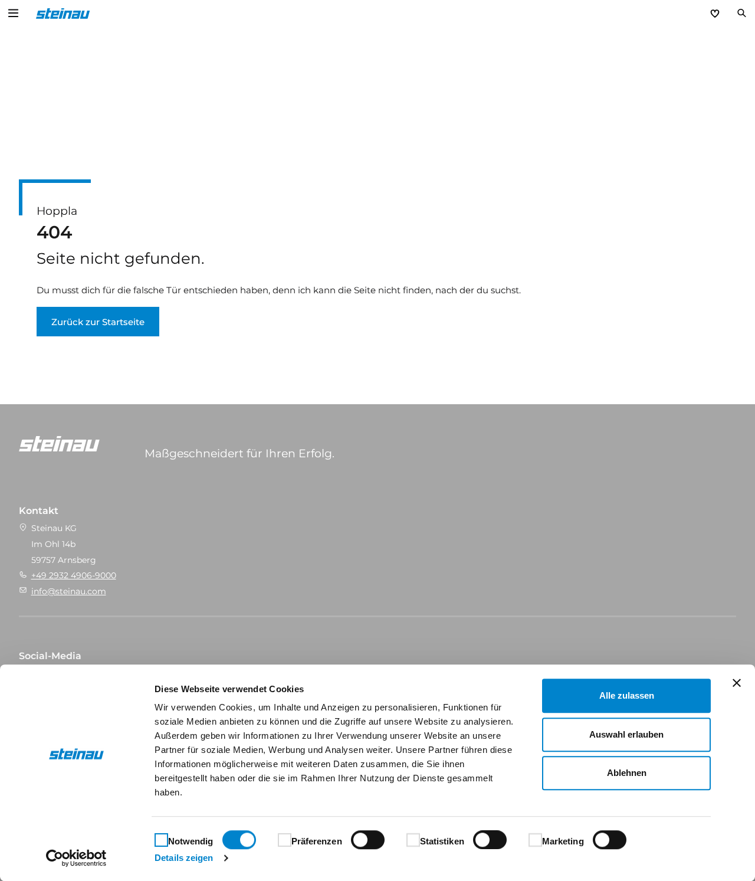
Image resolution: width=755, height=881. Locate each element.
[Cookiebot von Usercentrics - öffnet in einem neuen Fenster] (76, 858)
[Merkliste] (714, 13)
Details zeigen (184, 858)
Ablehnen (626, 773)
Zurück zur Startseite (98, 321)
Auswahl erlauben (626, 734)
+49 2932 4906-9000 (73, 575)
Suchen (741, 13)
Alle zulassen (626, 695)
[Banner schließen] (737, 683)
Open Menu (13, 13)
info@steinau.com (68, 591)
